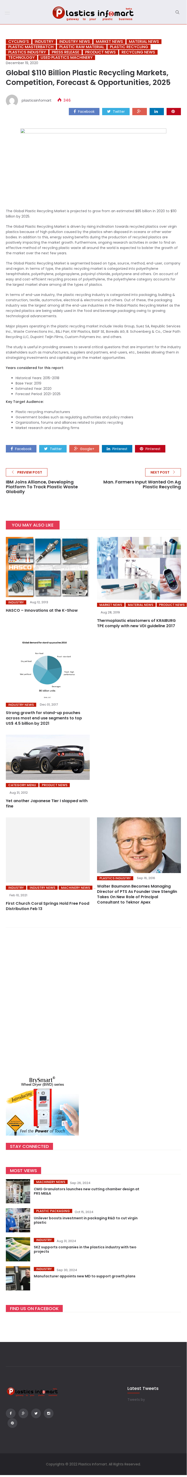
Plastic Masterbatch (30, 47)
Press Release (65, 52)
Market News (109, 41)
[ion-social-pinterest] (12, 1423)
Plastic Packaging (53, 1211)
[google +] (139, 111)
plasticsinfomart (37, 100)
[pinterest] (173, 111)
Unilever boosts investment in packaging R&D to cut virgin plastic (86, 1220)
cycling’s (18, 41)
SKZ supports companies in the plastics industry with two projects (85, 1249)
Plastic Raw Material (81, 47)
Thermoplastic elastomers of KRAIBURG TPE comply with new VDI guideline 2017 (136, 623)
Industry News (74, 41)
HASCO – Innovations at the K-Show (42, 610)
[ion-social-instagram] (48, 1413)
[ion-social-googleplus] (23, 1413)
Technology (21, 57)
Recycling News (138, 52)
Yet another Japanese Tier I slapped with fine (47, 803)
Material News (144, 41)
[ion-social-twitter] (36, 1413)
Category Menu (22, 785)
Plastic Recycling (129, 47)
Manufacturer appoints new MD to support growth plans (84, 1276)
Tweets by (136, 1399)
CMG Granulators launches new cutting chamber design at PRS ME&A (86, 1191)
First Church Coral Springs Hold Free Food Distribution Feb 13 (47, 906)
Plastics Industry (27, 52)
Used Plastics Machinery (67, 57)
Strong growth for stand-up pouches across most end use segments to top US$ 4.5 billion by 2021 (44, 718)
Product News (100, 52)
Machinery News (75, 888)
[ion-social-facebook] (11, 1413)
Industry (44, 41)
